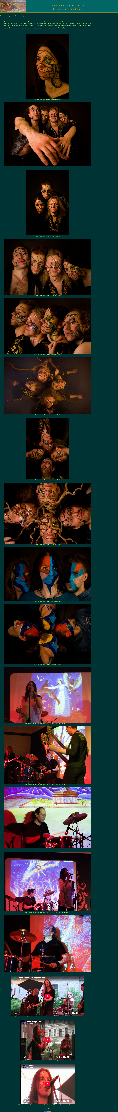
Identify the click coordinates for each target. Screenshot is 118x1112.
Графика (75, 9)
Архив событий (14, 16)
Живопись (60, 9)
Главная (3, 16)
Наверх (47, 1108)
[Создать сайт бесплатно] (47, 1111)
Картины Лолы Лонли (68, 5)
